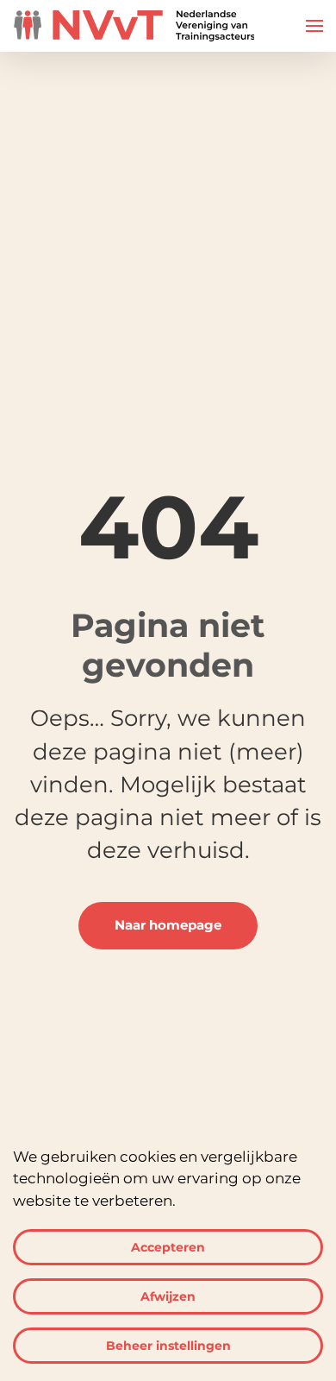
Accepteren (168, 1247)
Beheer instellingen (168, 1345)
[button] (314, 26)
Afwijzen (168, 1296)
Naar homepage (168, 925)
